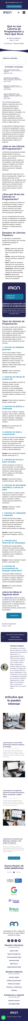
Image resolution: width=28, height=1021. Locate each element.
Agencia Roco (8, 598)
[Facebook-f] (8, 940)
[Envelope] (19, 940)
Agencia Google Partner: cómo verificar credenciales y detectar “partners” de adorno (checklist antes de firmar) (13, 95)
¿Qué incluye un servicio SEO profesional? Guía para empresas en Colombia (13, 70)
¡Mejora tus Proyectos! (11, 297)
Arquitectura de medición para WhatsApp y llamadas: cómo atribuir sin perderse (13, 86)
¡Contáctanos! (14, 615)
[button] (18, 12)
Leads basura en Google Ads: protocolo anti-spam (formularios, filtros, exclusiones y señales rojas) (13, 78)
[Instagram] (12, 940)
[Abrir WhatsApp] (3, 1017)
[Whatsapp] (15, 940)
